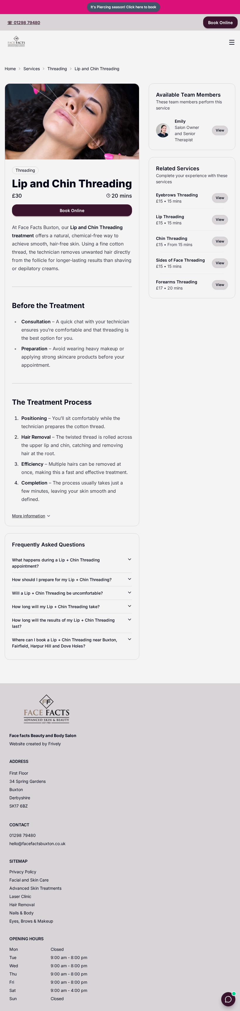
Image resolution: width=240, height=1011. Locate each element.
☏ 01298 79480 (23, 22)
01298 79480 (22, 835)
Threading (57, 68)
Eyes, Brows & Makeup (31, 921)
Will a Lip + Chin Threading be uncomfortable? (57, 593)
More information (28, 515)
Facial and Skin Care (29, 879)
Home (10, 68)
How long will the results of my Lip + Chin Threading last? (63, 623)
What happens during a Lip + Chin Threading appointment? (56, 562)
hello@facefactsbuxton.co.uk (37, 843)
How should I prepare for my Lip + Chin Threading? (62, 579)
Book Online (220, 22)
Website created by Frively (35, 743)
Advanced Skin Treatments (35, 888)
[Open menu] (232, 42)
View (220, 130)
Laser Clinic (20, 896)
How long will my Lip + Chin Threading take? (56, 606)
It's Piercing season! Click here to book (123, 7)
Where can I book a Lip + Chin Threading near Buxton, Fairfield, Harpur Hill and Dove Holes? (64, 642)
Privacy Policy (22, 871)
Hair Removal (22, 904)
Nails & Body (21, 912)
